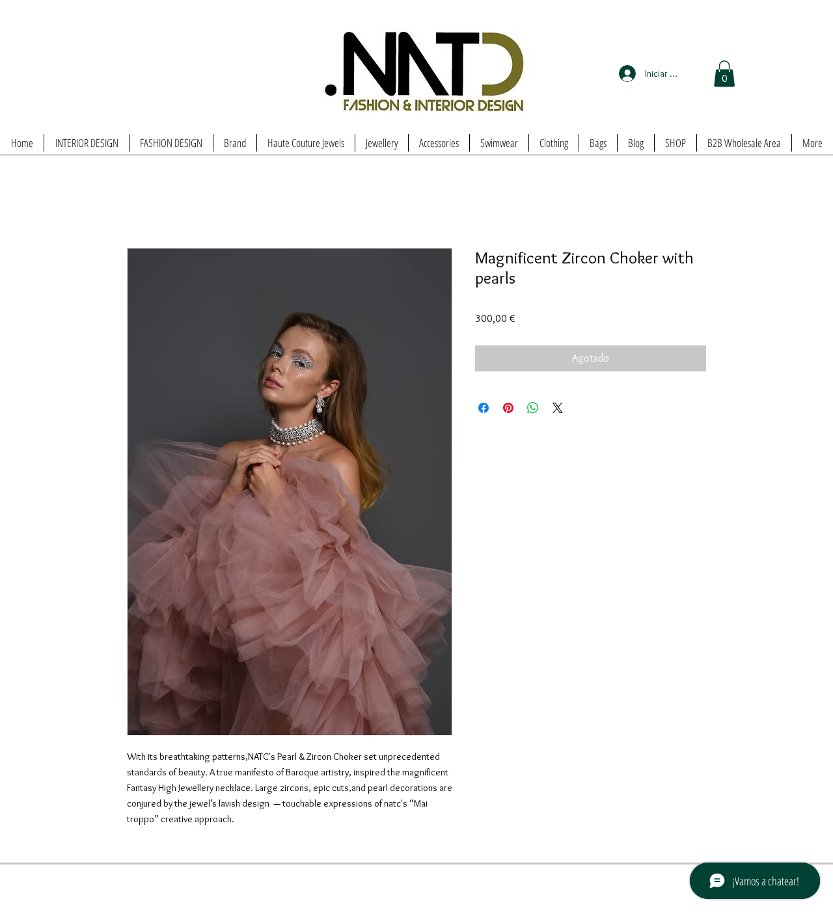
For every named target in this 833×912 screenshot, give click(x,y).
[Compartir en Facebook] (483, 408)
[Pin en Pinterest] (508, 408)
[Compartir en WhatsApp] (533, 408)
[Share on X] (558, 408)
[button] (724, 73)
